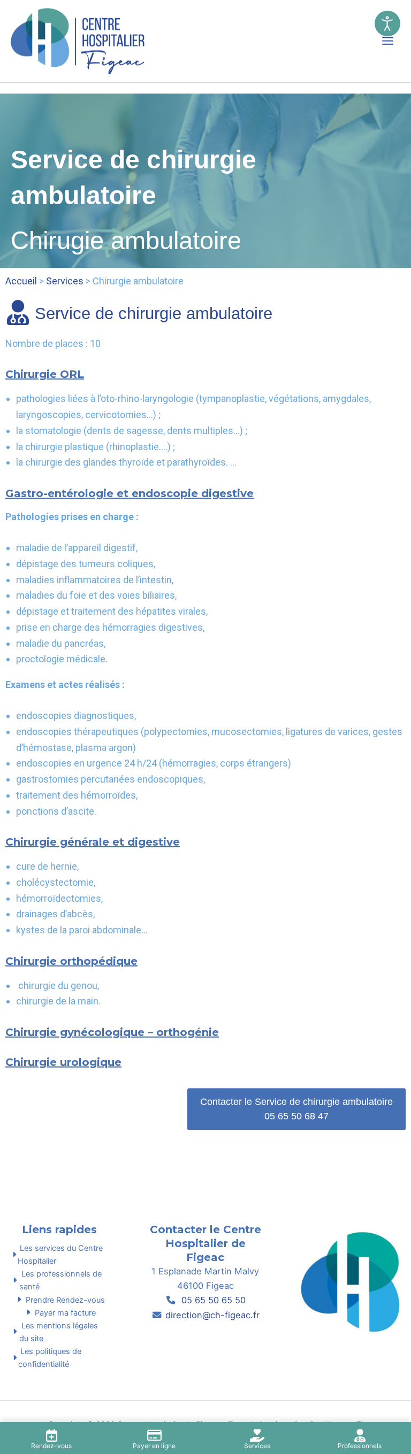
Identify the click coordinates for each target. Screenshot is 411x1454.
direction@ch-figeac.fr (212, 1315)
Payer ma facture (64, 1313)
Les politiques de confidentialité (49, 1358)
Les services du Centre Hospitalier (60, 1254)
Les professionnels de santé (60, 1280)
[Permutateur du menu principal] (387, 40)
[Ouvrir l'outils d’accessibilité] (387, 23)
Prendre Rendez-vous (64, 1300)
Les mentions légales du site (58, 1332)
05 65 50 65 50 (212, 1300)
